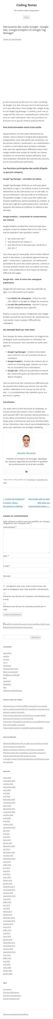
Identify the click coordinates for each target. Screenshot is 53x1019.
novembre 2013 (9, 946)
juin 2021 (6, 830)
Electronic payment (10, 672)
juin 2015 (6, 905)
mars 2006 (7, 967)
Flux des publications (11, 992)
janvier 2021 (7, 843)
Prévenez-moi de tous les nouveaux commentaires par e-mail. (26, 598)
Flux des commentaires (12, 995)
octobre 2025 (8, 784)
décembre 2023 (9, 809)
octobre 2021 (8, 824)
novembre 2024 (9, 802)
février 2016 (7, 880)
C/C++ (5, 662)
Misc (5, 687)
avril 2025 (6, 796)
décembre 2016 (9, 852)
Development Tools (10, 669)
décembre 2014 (9, 918)
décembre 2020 (9, 846)
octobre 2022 (8, 815)
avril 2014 (6, 933)
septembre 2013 (9, 952)
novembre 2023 (9, 812)
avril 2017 (6, 849)
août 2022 (7, 818)
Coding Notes (26, 5)
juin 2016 (6, 868)
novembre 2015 (9, 890)
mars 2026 (7, 777)
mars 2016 (7, 877)
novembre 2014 (9, 921)
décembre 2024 (9, 799)
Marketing (31, 479)
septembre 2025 (9, 787)
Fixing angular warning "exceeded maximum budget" (23, 728)
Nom (6, 556)
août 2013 (7, 955)
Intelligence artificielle (11, 675)
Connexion (7, 989)
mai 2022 (6, 821)
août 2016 (7, 862)
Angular (6, 656)
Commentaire (9, 527)
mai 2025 (6, 793)
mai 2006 (6, 961)
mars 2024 (7, 805)
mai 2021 (6, 834)
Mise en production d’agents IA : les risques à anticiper (23, 749)
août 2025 (7, 790)
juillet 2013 (7, 958)
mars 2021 (7, 840)
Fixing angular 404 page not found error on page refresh (24, 715)
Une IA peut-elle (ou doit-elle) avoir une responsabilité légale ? (39, 502)
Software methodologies (12, 690)
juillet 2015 (7, 902)
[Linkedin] (26, 471)
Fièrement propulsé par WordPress (15, 1014)
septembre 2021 (9, 827)
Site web (6, 576)
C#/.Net (6, 659)
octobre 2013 (8, 949)
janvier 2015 (7, 914)
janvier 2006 (7, 974)
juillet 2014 (7, 930)
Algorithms (7, 653)
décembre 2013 (9, 942)
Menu (26, 17)
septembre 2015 (9, 896)
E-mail (6, 566)
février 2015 (7, 911)
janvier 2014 (7, 939)
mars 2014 (7, 936)
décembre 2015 (9, 886)
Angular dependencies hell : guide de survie (19, 756)
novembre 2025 (9, 781)
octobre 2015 (8, 893)
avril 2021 (6, 837)
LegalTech (7, 681)
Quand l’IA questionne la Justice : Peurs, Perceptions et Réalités (14, 502)
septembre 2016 (9, 858)
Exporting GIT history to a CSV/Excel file (18, 718)
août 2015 (7, 899)
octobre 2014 (8, 924)
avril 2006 (6, 964)
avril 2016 (6, 874)
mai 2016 (6, 871)
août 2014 (7, 927)
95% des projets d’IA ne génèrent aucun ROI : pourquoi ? (24, 753)
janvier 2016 (7, 883)
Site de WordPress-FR (11, 998)
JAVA (5, 678)
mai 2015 (6, 908)
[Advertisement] (26, 70)
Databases (7, 665)
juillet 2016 (7, 865)
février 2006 (7, 970)
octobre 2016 (8, 855)
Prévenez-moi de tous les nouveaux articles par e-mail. (24, 608)
